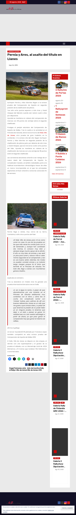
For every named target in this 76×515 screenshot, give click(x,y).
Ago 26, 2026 (59, 245)
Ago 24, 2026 (59, 303)
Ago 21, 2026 (59, 358)
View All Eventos (58, 174)
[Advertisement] (38, 28)
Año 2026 (56, 231)
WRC (62, 402)
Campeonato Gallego (59, 233)
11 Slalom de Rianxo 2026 (61, 137)
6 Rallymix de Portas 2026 (61, 93)
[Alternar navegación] (64, 43)
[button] (68, 44)
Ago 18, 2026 (59, 469)
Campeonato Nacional (14, 51)
